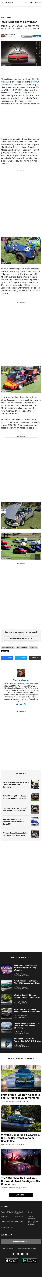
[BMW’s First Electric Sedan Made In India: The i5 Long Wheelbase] (6, 965)
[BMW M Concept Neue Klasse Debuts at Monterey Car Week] (35, 794)
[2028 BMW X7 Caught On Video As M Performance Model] (6, 1009)
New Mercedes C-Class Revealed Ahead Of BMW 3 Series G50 (13, 821)
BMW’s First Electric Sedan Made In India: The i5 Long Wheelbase (25, 967)
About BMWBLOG (7, 1212)
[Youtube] (23, 1254)
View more (20, 1195)
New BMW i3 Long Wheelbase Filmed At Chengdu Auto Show (27, 982)
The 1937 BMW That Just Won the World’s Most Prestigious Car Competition (20, 1181)
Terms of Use (18, 1216)
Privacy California (6, 1227)
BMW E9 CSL (33, 648)
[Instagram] (24, 704)
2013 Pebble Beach (8, 648)
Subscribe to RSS (7, 1221)
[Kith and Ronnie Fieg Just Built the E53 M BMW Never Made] (35, 831)
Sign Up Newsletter (31, 1217)
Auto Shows (6, 18)
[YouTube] (21, 704)
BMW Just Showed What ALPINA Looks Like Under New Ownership (16, 784)
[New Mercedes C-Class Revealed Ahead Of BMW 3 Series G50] (35, 818)
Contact (30, 1212)
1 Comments (37, 36)
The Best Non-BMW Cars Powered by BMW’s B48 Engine (27, 1040)
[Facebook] (14, 1254)
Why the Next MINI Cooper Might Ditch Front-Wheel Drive (27, 996)
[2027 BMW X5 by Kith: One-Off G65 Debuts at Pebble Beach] (35, 806)
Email (36, 658)
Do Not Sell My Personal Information (33, 1223)
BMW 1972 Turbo (22, 648)
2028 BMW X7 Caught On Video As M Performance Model (27, 1010)
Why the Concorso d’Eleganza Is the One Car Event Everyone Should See (20, 1138)
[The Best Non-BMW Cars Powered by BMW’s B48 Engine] (6, 1039)
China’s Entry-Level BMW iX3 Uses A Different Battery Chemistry (26, 1025)
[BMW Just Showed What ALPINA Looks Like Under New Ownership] (35, 781)
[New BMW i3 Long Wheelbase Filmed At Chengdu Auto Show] (6, 981)
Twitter (22, 658)
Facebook (8, 658)
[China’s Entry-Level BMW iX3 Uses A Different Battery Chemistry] (6, 1023)
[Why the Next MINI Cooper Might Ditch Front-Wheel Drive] (6, 995)
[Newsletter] (31, 3)
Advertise (4, 1216)
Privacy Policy (18, 1221)
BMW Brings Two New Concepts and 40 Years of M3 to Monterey (20, 1096)
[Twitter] (17, 704)
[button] (37, 557)
